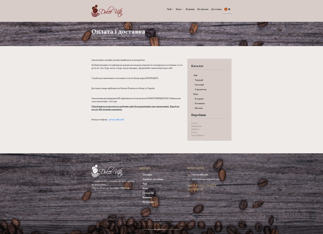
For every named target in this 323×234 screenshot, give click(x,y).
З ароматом (200, 89)
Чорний (198, 80)
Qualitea (195, 129)
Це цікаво (202, 9)
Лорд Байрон (197, 135)
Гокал (194, 132)
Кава (179, 9)
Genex (194, 123)
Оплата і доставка (153, 179)
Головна (94, 38)
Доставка (216, 9)
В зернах (199, 99)
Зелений (199, 85)
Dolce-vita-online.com (156, 229)
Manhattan (196, 126)
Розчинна (199, 103)
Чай (169, 9)
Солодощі (148, 193)
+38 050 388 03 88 (116, 119)
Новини (190, 9)
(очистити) (227, 14)
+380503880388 (200, 174)
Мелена (198, 108)
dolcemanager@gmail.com (206, 179)
